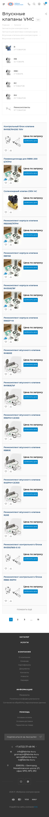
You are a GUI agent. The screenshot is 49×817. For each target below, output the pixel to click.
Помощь (24, 712)
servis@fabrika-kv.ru (26, 757)
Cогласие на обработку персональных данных (24, 702)
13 (38, 619)
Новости (24, 676)
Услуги (24, 642)
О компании (24, 657)
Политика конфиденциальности (24, 699)
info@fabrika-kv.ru (26, 751)
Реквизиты (24, 695)
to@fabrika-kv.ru (26, 759)
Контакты (24, 672)
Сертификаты (24, 665)
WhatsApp (28, 781)
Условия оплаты (24, 717)
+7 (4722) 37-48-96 (25, 747)
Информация (25, 689)
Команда (24, 661)
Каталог (25, 637)
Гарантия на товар (24, 725)
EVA (36, 807)
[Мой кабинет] (39, 4)
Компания (24, 652)
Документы (24, 669)
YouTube (21, 781)
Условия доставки (24, 721)
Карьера (24, 680)
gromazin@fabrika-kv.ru (26, 754)
